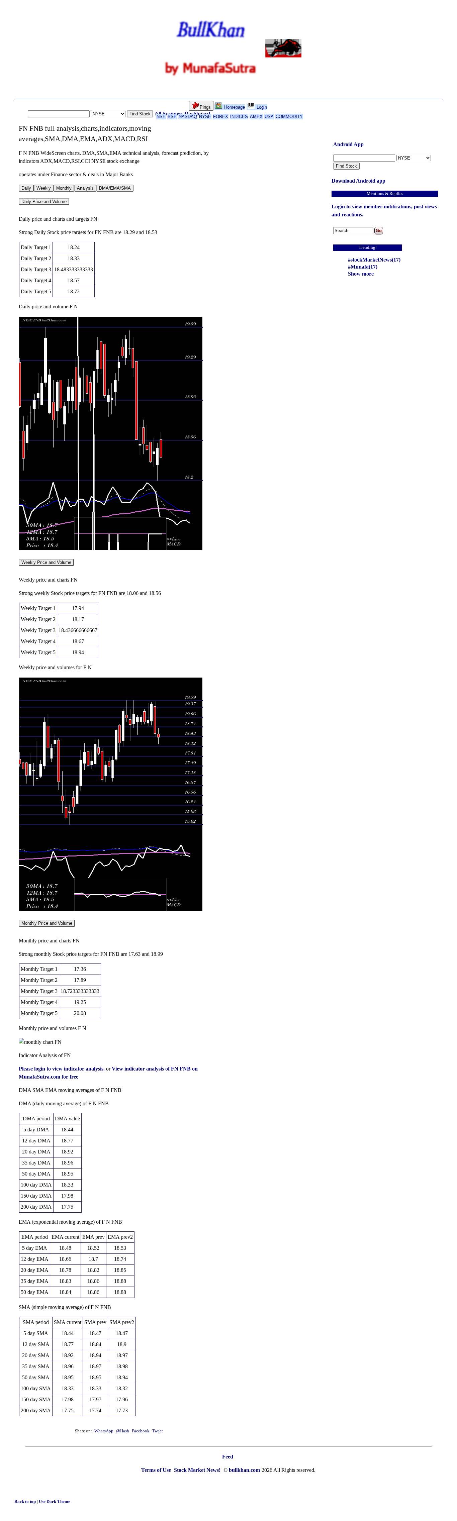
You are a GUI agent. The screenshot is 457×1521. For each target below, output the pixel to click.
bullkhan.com (244, 1470)
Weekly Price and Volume (46, 562)
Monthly (64, 188)
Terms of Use (156, 1470)
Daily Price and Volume (44, 201)
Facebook (141, 1431)
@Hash (123, 1431)
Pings (205, 107)
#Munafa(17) (362, 267)
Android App (348, 144)
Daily (26, 188)
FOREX (220, 116)
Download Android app (358, 181)
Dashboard (197, 113)
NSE (161, 116)
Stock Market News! (198, 1470)
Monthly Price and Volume (46, 923)
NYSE (205, 116)
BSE (172, 116)
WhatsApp (103, 1431)
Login (261, 107)
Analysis (85, 188)
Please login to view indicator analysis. (62, 1069)
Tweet (157, 1431)
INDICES (239, 116)
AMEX (256, 116)
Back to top (25, 1501)
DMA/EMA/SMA (115, 188)
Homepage (234, 107)
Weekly (43, 188)
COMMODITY (289, 116)
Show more (361, 274)
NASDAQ (188, 116)
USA (269, 116)
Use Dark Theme (54, 1501)
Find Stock (140, 113)
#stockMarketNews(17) (374, 260)
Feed (227, 1456)
